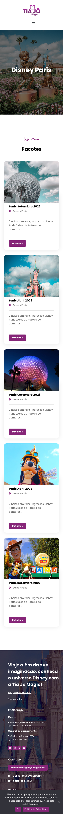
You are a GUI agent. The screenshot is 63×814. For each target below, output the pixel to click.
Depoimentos (15, 699)
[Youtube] (24, 748)
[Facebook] (10, 748)
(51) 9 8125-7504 (17, 781)
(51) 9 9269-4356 (17, 775)
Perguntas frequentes (19, 692)
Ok (18, 809)
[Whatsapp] (19, 748)
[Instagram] (15, 748)
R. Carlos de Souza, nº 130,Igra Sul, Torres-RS (21, 738)
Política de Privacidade (36, 809)
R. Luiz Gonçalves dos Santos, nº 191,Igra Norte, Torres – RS (26, 724)
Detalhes (17, 243)
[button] (25, 24)
